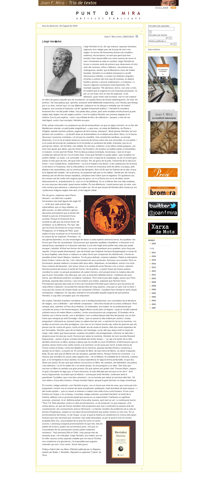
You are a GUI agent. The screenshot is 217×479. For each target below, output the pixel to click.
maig (152, 248)
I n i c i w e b (161, 7)
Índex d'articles (154, 50)
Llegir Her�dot (51, 41)
